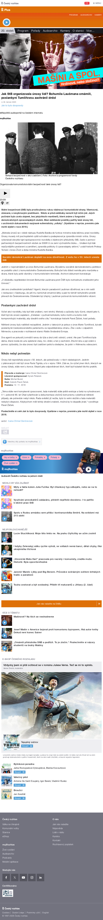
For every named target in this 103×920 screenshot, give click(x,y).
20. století (7, 30)
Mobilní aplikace (10, 862)
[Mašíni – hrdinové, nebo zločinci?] (51, 61)
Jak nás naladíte (61, 824)
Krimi (24, 457)
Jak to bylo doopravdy (12, 105)
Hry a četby (9, 457)
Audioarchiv (86, 15)
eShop (5, 836)
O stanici (78, 30)
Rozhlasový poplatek (63, 844)
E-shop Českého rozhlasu (18, 659)
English (45, 913)
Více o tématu (11, 613)
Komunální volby (10, 828)
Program (73, 15)
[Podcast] (2, 203)
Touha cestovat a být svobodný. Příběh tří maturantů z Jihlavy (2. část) (53, 584)
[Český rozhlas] (10, 3)
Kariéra (56, 836)
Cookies (6, 913)
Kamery (98, 15)
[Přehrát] (5, 193)
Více (90, 30)
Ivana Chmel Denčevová (20, 421)
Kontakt (56, 840)
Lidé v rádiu (58, 832)
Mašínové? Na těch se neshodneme (34, 616)
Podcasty (7, 858)
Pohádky (39, 457)
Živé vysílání (9, 463)
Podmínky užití (33, 913)
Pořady (35, 30)
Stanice (6, 832)
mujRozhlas (7, 450)
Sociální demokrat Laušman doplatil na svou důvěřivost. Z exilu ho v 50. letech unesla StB (51, 258)
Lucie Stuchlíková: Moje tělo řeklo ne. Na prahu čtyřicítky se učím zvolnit (55, 533)
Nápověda (58, 828)
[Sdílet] (7, 203)
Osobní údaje (18, 913)
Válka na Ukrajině (10, 824)
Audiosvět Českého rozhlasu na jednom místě (22, 476)
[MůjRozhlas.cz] (5, 118)
